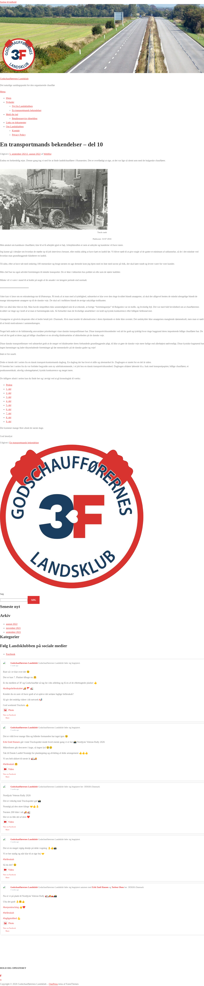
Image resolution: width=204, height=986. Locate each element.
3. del (8, 397)
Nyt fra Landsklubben (22, 106)
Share (7, 718)
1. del (8, 389)
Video (11, 769)
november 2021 (13, 628)
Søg (2, 594)
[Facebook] (0, 975)
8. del (8, 417)
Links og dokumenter (16, 122)
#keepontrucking (11, 907)
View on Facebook (9, 715)
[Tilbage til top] (0, 980)
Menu (3, 91)
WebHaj (47, 154)
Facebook (10, 654)
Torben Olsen (118, 887)
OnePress (53, 984)
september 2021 (13, 632)
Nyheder (10, 102)
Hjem (8, 98)
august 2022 (11, 624)
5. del (8, 405)
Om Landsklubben (15, 126)
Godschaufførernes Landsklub (14, 78)
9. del (8, 421)
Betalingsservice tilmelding (24, 118)
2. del (8, 393)
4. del (8, 401)
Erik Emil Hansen (11, 742)
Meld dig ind (12, 114)
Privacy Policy (19, 135)
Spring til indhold (8, 2)
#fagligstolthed (10, 918)
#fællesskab (8, 764)
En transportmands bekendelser (26, 110)
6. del (8, 409)
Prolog (9, 385)
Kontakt (16, 130)
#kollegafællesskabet (13, 688)
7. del (8, 413)
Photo (11, 710)
